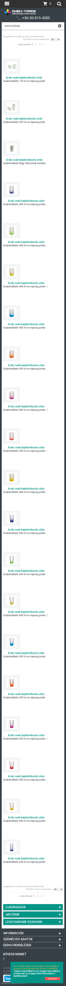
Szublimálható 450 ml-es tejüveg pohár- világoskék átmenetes (26, 656)
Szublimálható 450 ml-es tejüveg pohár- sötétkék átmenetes (26, 533)
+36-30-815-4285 (36, 18)
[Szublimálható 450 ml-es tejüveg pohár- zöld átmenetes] (11, 559)
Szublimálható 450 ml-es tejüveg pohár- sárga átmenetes (26, 821)
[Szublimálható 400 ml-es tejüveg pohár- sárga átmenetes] (11, 477)
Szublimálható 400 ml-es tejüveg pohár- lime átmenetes (26, 286)
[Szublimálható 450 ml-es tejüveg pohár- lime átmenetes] (11, 600)
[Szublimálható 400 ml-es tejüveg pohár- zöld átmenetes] (11, 230)
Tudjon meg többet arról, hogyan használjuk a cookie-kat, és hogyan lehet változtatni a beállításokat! (37, 973)
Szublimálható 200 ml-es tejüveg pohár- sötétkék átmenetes (26, 862)
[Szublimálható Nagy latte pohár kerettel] (11, 148)
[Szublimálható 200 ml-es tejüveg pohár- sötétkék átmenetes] (11, 847)
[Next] (43, 44)
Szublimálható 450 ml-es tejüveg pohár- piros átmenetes (26, 779)
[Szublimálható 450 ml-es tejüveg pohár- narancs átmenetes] (11, 682)
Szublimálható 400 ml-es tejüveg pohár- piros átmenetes (26, 451)
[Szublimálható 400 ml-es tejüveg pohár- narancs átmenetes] (11, 354)
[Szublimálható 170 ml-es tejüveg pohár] (11, 66)
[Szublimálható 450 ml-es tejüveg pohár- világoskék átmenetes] (11, 641)
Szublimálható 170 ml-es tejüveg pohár (24, 81)
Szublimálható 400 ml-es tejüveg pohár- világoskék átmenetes (26, 327)
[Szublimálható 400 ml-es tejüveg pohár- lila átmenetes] (11, 395)
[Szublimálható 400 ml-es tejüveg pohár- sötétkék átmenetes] (11, 189)
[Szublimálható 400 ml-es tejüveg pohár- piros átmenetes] (11, 436)
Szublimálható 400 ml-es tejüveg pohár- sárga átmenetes (26, 492)
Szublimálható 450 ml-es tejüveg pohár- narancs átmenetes (26, 697)
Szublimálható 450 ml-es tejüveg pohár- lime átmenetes (26, 615)
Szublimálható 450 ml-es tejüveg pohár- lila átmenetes (26, 738)
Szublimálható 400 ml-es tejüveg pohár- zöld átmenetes (26, 245)
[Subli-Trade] (33, 11)
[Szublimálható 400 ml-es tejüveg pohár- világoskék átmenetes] (11, 313)
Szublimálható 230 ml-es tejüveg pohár (24, 122)
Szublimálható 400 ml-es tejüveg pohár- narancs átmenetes (26, 368)
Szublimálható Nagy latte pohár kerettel (24, 163)
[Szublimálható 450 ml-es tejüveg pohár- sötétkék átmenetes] (11, 518)
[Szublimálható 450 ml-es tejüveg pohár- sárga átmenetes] (11, 806)
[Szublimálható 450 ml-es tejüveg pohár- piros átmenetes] (11, 765)
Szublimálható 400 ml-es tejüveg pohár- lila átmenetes (26, 410)
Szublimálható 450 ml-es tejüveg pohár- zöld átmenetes (26, 574)
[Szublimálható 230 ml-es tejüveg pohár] (11, 107)
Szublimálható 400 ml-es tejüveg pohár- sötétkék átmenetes (26, 204)
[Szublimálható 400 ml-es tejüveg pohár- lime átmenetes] (11, 271)
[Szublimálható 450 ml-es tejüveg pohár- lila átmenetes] (11, 724)
